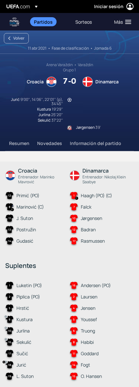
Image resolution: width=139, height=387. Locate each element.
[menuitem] (49, 22)
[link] (43, 22)
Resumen (19, 143)
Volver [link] (19, 38)
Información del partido (95, 143)
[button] (121, 22)
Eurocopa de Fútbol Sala (15, 22)
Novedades (49, 143)
